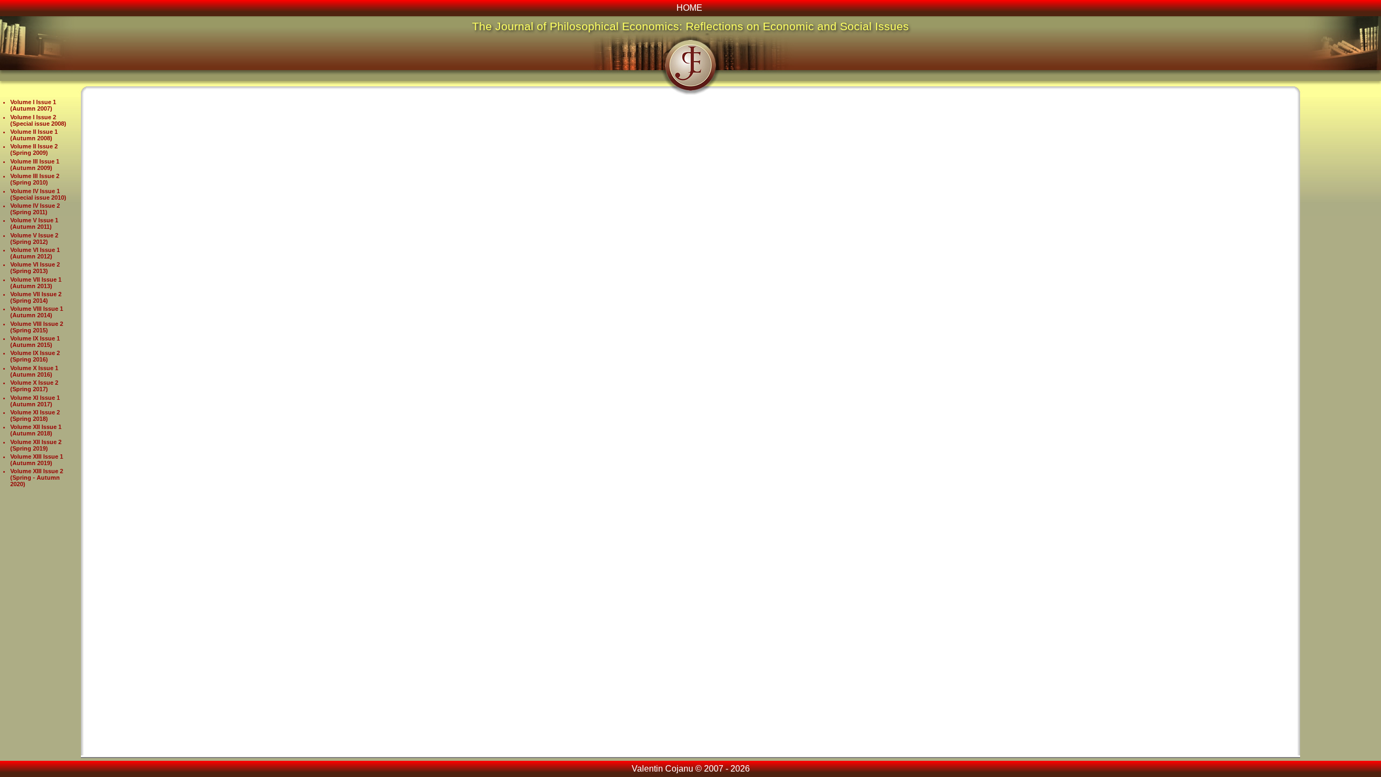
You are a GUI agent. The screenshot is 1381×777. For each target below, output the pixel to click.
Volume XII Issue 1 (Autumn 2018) (35, 430)
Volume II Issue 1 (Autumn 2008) (34, 134)
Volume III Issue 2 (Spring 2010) (34, 179)
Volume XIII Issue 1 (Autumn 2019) (36, 459)
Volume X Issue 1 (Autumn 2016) (34, 371)
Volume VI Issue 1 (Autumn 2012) (35, 253)
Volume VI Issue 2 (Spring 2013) (35, 267)
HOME (689, 7)
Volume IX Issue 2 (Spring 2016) (35, 356)
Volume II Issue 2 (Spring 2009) (34, 149)
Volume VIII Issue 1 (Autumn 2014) (36, 311)
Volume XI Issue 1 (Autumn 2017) (35, 400)
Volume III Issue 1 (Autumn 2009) (34, 164)
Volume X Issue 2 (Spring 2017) (34, 385)
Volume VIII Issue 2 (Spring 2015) (36, 327)
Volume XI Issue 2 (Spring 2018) (35, 415)
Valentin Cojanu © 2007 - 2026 (691, 768)
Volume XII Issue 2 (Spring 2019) (35, 445)
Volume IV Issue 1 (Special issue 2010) (38, 194)
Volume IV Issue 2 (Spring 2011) (35, 208)
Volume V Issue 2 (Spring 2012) (34, 238)
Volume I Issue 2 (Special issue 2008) (38, 120)
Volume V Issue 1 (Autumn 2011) (34, 223)
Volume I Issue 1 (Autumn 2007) (33, 105)
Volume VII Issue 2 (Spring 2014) (35, 297)
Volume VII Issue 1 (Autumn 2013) (35, 282)
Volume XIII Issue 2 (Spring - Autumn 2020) (36, 477)
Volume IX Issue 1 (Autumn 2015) (35, 341)
